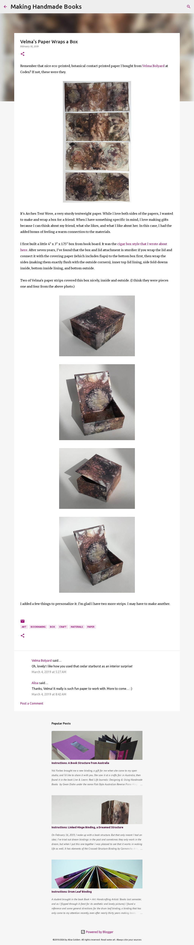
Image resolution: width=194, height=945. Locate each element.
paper (90, 627)
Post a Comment (31, 703)
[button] (22, 54)
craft (62, 627)
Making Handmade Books (46, 6)
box (52, 627)
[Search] (87, 6)
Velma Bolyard (153, 66)
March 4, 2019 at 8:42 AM (49, 694)
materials (77, 627)
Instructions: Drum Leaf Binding (72, 891)
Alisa (35, 683)
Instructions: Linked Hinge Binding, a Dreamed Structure (87, 827)
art (24, 627)
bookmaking (38, 627)
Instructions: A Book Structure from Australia (80, 763)
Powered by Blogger (99, 932)
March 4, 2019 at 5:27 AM (49, 672)
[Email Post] (22, 622)
